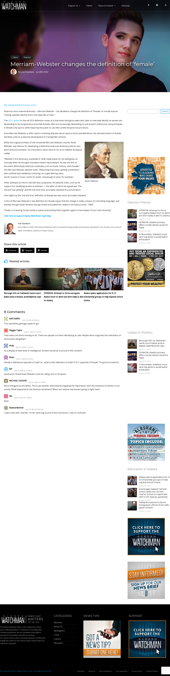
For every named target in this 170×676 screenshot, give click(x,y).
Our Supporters (122, 671)
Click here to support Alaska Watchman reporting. (27, 215)
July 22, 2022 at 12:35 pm (23, 370)
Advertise (126, 6)
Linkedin (43, 250)
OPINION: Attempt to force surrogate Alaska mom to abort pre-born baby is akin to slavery (154, 213)
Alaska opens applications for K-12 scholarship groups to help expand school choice (154, 480)
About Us (91, 671)
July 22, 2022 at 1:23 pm (37, 382)
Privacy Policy (137, 671)
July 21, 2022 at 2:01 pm (24, 359)
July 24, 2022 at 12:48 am (23, 397)
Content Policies (152, 671)
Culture (15, 57)
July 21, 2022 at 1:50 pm (24, 347)
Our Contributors (105, 671)
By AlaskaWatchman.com (20, 105)
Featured (27, 57)
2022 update (14, 120)
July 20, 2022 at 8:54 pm (30, 320)
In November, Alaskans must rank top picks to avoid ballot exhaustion (153, 237)
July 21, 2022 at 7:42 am (32, 332)
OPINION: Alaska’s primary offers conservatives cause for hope (153, 225)
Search (165, 111)
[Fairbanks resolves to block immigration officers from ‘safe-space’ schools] (132, 506)
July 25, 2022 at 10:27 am (34, 409)
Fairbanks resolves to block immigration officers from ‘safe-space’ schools (154, 505)
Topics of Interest (105, 6)
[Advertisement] (146, 135)
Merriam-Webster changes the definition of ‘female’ (82, 64)
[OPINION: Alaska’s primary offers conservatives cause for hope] (132, 226)
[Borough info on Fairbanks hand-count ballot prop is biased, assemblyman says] (132, 344)
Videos (89, 6)
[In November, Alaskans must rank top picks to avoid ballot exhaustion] (132, 238)
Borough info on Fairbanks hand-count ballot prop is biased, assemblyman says (152, 343)
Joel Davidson (24, 223)
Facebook (12, 250)
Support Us (73, 6)
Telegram (28, 250)
